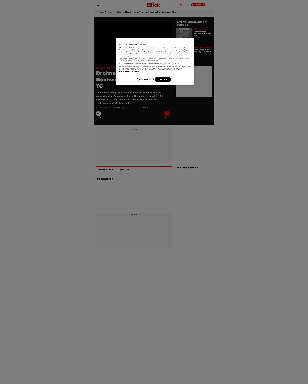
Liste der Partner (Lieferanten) (129, 71)
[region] (155, 61)
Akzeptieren (163, 79)
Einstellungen (145, 79)
